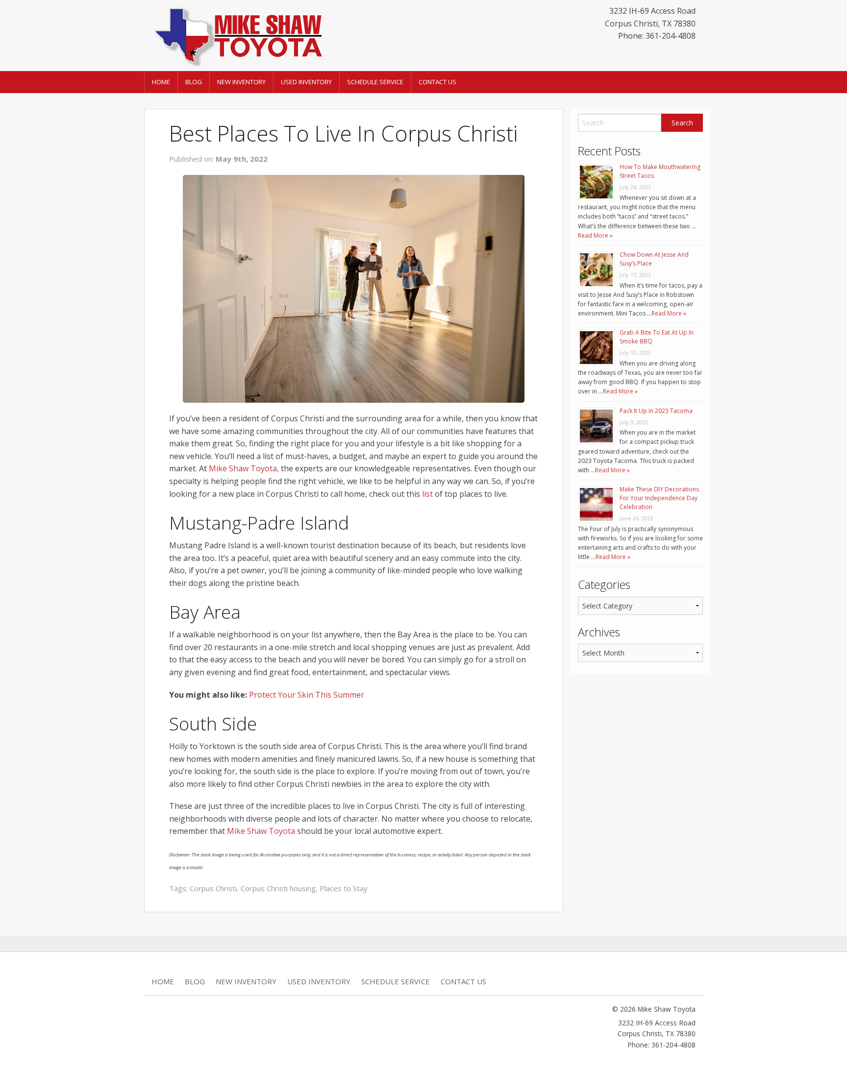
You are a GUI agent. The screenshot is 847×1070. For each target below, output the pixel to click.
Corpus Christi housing (278, 888)
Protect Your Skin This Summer (306, 694)
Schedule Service (375, 81)
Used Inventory (306, 81)
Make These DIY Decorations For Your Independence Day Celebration (659, 498)
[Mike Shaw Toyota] (237, 34)
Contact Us (437, 81)
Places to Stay (344, 888)
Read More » (595, 235)
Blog (193, 81)
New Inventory (241, 81)
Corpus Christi (213, 888)
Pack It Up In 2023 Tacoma (656, 411)
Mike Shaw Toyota (261, 831)
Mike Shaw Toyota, (244, 468)
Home (161, 81)
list (427, 493)
